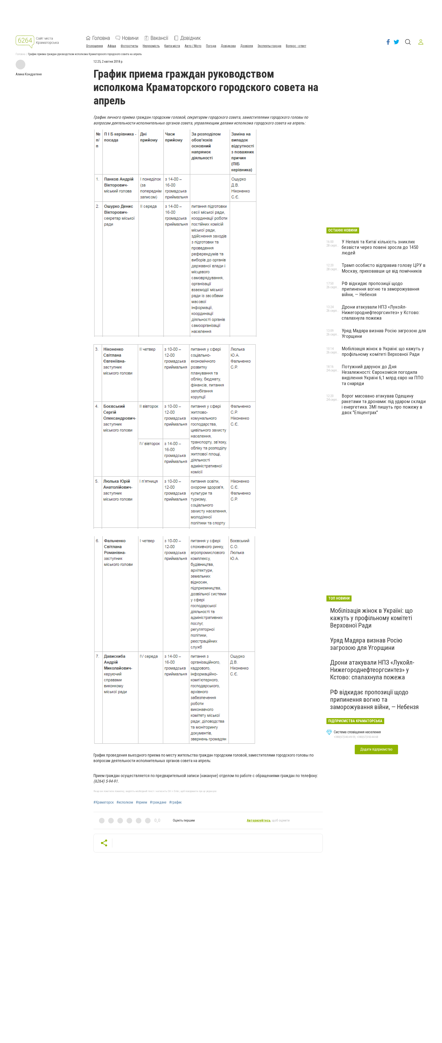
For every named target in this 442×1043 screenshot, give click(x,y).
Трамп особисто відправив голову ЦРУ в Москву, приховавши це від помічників (383, 268)
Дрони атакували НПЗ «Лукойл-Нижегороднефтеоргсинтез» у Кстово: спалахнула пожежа (380, 312)
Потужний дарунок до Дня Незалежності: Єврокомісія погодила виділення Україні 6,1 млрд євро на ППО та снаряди (382, 375)
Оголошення (94, 46)
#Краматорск (103, 802)
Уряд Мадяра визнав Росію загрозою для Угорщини (366, 643)
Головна (101, 38)
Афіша (112, 46)
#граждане (158, 802)
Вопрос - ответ (296, 46)
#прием (141, 802)
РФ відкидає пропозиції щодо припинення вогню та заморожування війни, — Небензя (380, 289)
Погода (211, 46)
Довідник (190, 38)
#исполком (124, 802)
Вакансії (159, 38)
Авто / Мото (193, 46)
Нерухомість (151, 46)
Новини (130, 38)
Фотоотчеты (129, 46)
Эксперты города (269, 46)
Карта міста (172, 46)
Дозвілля (246, 46)
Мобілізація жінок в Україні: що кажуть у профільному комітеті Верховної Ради (383, 351)
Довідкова (228, 46)
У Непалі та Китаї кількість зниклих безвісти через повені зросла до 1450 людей (380, 247)
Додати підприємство (376, 749)
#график (175, 802)
